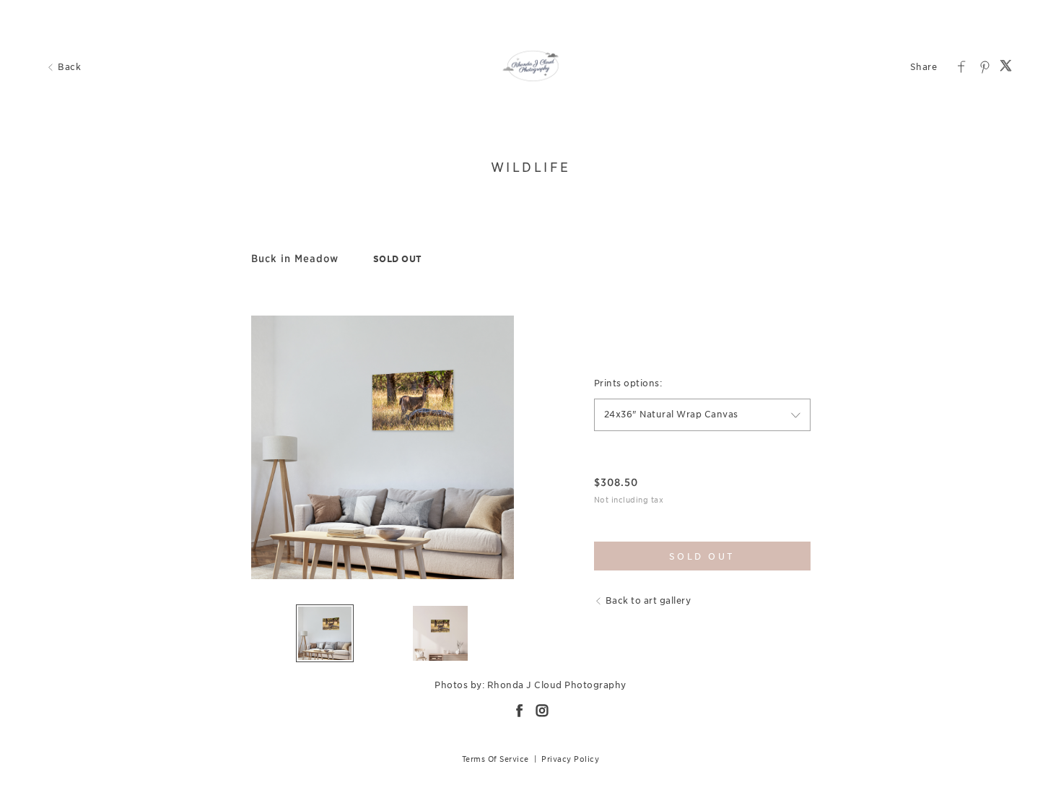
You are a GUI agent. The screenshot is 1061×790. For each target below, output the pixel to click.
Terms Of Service (495, 759)
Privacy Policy (570, 759)
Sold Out (702, 556)
